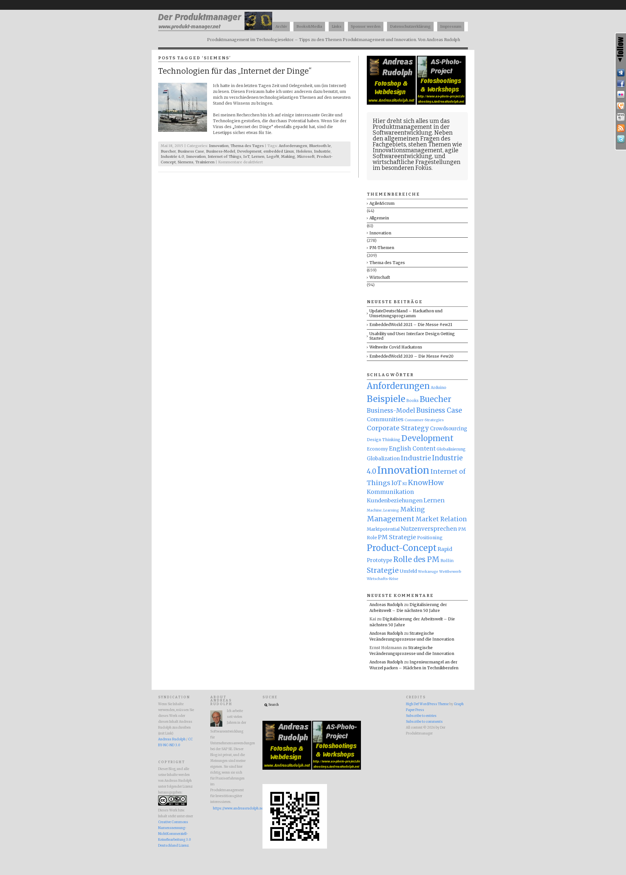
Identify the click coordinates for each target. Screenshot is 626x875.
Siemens (185, 162)
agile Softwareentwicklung (415, 153)
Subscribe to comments (424, 722)
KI (404, 483)
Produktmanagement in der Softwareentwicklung (411, 129)
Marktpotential (383, 529)
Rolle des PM (416, 559)
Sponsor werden (365, 26)
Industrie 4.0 (172, 156)
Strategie (383, 570)
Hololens (304, 151)
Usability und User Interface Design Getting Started (412, 336)
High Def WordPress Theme (427, 704)
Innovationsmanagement (407, 150)
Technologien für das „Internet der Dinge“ (234, 71)
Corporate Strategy (398, 428)
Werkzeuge (428, 572)
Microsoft (306, 156)
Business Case (191, 151)
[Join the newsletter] (621, 117)
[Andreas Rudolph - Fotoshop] (392, 103)
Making (288, 156)
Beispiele (386, 398)
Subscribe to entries (421, 716)
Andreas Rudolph (386, 604)
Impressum (450, 26)
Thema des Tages (247, 145)
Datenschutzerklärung (410, 26)
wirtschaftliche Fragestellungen (416, 162)
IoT (246, 156)
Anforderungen (293, 145)
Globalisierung (451, 449)
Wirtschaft (379, 277)
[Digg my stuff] (621, 73)
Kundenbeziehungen (395, 500)
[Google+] (621, 106)
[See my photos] (621, 95)
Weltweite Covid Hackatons (395, 347)
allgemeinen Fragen (412, 138)
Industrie (322, 151)
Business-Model (220, 151)
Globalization (383, 458)
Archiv (281, 26)
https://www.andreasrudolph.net (229, 808)
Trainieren (205, 162)
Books (412, 400)
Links (336, 26)
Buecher (168, 151)
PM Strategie (397, 537)
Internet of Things (224, 156)
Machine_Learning (383, 510)
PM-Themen (381, 247)
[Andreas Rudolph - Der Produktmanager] (294, 848)
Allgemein (379, 217)
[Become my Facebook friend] (621, 84)
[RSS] (621, 128)
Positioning (429, 538)
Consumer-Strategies (424, 420)
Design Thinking (383, 439)
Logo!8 (272, 156)
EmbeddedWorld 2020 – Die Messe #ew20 (411, 356)
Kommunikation (390, 492)
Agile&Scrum (382, 203)
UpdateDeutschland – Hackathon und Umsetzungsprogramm (405, 313)
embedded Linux (278, 151)
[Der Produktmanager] (215, 29)
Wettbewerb (450, 571)
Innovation (219, 145)
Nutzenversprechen (429, 528)
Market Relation (441, 519)
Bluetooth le (320, 145)
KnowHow (426, 482)
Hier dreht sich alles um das (411, 121)
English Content (412, 448)
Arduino (438, 387)
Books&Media (309, 26)
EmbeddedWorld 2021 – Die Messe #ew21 (410, 324)
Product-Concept (402, 548)
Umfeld (408, 571)
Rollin (447, 560)
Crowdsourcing (448, 428)
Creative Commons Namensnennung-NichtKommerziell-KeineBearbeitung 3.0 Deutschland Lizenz (174, 834)
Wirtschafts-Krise (382, 578)
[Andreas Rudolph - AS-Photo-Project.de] (441, 103)
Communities (385, 419)
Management (390, 518)
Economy (377, 449)
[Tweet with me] (621, 139)
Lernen (257, 156)
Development (249, 151)
